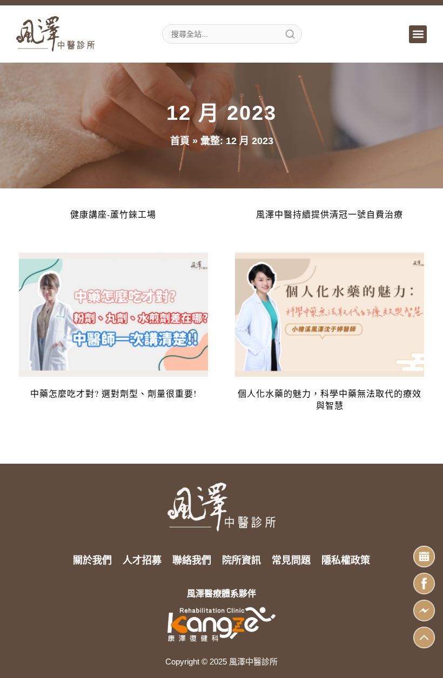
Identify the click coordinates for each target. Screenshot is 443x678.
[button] (418, 34)
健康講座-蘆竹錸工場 (113, 214)
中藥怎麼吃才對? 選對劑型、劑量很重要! (113, 393)
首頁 (180, 140)
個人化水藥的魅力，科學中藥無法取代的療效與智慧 (329, 399)
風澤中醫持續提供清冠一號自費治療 (329, 214)
